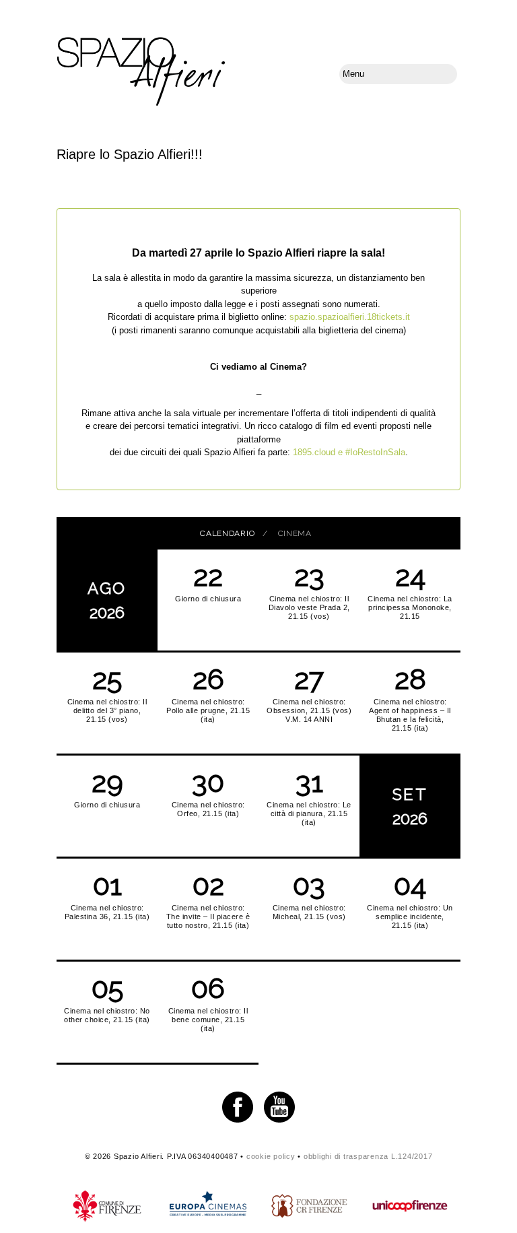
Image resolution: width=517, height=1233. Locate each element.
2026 (107, 600)
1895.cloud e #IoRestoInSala (349, 452)
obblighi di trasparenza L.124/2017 (368, 1156)
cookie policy (271, 1156)
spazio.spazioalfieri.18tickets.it (349, 317)
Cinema (295, 533)
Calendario (227, 533)
